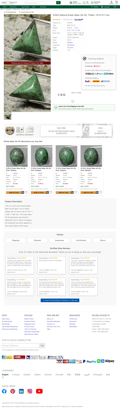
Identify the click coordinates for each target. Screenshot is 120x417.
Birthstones (6, 324)
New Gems (6, 319)
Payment (37, 240)
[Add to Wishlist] (72, 101)
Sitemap (72, 324)
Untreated (70, 45)
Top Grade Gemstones (10, 326)
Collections (73, 319)
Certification (81, 240)
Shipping (15, 240)
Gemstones (14, 7)
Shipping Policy (29, 324)
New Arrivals (25, 7)
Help (34, 7)
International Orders (31, 334)
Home (5, 7)
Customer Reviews (53, 321)
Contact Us (51, 324)
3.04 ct (70, 28)
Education (43, 7)
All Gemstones (7, 321)
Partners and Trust (53, 326)
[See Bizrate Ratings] (79, 20)
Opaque (70, 42)
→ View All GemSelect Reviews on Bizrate (60, 300)
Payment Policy (29, 321)
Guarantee (59, 240)
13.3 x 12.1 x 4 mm (73, 30)
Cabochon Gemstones (9, 329)
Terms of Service (30, 329)
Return (103, 240)
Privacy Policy (29, 326)
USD (115, 7)
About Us (50, 319)
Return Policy (29, 319)
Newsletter (73, 326)
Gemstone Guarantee (31, 332)
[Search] (58, 2)
